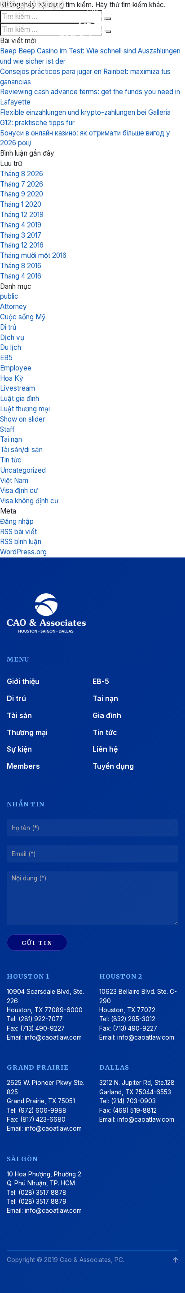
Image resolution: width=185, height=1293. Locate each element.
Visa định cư (19, 490)
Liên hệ (105, 748)
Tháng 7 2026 (21, 184)
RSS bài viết (18, 531)
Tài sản (19, 715)
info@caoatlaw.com (53, 1037)
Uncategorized (23, 470)
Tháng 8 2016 (20, 265)
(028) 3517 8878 (42, 1192)
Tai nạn (11, 439)
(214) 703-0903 (133, 1101)
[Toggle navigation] (16, 24)
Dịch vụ (12, 337)
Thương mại (27, 732)
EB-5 (100, 681)
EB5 (6, 357)
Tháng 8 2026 (21, 174)
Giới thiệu (23, 681)
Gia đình (106, 715)
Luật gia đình (19, 398)
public (9, 296)
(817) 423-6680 (43, 1119)
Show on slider (22, 419)
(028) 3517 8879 (42, 1201)
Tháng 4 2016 (20, 276)
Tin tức (11, 460)
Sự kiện (19, 748)
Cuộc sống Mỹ (23, 317)
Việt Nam (14, 480)
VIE (164, 21)
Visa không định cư (29, 500)
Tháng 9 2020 (21, 194)
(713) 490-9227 (42, 1028)
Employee (15, 368)
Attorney (13, 306)
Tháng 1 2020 (20, 204)
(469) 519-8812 (135, 1110)
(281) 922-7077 (40, 1019)
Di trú (8, 327)
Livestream (17, 388)
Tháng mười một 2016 (33, 255)
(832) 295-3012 (133, 1019)
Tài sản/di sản (21, 449)
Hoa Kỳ (11, 378)
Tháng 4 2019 (20, 225)
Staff (7, 429)
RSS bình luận (20, 541)
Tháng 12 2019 (22, 214)
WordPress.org (23, 552)
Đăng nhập (17, 521)
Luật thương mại (25, 409)
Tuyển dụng (113, 766)
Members (23, 766)
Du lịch (10, 347)
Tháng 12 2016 (22, 245)
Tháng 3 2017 (20, 235)
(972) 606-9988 (42, 1110)
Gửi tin (37, 942)
